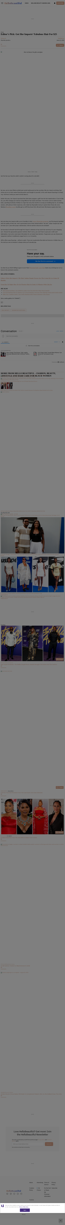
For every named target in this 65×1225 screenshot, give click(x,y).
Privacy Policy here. (23, 1206)
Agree (24, 1210)
